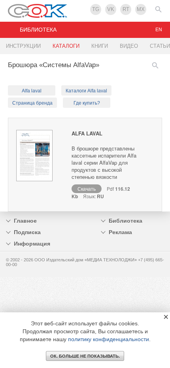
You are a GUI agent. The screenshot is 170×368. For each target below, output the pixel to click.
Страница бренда (32, 103)
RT (126, 9)
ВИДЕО (129, 46)
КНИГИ (99, 46)
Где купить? (87, 103)
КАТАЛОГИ (66, 46)
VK (110, 9)
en (158, 29)
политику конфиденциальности (108, 339)
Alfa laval (32, 91)
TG (95, 9)
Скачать (86, 188)
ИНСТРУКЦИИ (23, 46)
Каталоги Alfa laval (86, 91)
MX (141, 9)
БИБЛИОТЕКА (38, 29)
